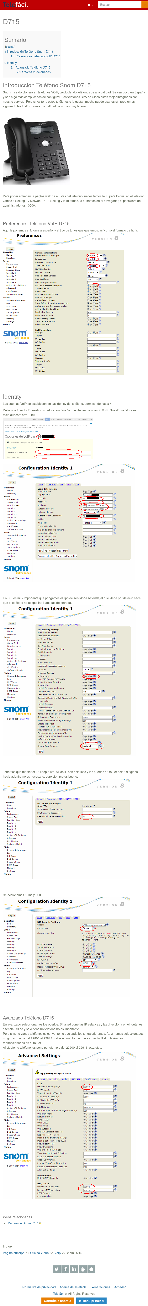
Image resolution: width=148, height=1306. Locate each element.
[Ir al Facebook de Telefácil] (65, 1268)
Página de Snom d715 (23, 1223)
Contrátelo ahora (56, 1300)
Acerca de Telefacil (73, 1287)
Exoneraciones (100, 1287)
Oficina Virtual (40, 1253)
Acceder (120, 1287)
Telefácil (58, 1293)
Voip (58, 1253)
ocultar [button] (10, 46)
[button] (90, 5)
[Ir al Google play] (83, 1268)
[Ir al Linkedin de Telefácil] (74, 1268)
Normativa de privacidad (39, 1287)
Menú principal (93, 1300)
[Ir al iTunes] (91, 1268)
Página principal (14, 1253)
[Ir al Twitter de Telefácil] (57, 1268)
